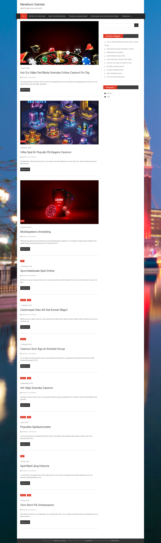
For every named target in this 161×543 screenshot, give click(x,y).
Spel (22, 221)
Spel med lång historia (57, 16)
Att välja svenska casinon (36, 388)
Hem (24, 16)
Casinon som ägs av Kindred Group (42, 348)
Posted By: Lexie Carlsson (29, 77)
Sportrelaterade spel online (37, 270)
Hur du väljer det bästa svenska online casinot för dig (54, 72)
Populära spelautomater (78, 16)
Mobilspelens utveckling (35, 231)
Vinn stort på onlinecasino (37, 505)
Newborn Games (32, 4)
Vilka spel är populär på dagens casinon (45, 152)
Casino (23, 62)
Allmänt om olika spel (37, 16)
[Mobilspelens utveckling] (59, 202)
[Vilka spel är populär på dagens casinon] (59, 122)
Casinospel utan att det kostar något (105, 16)
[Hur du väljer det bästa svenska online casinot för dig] (59, 43)
